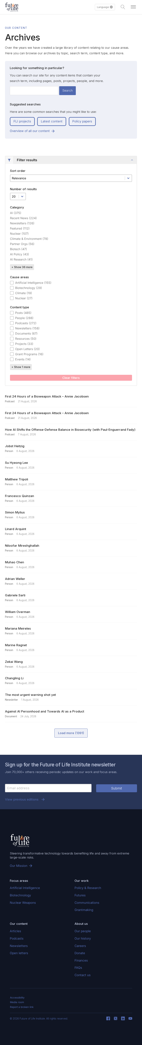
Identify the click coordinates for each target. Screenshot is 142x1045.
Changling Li (14, 678)
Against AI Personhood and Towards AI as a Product (44, 711)
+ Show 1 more (20, 367)
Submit (116, 788)
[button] (105, 7)
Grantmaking (84, 910)
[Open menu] (133, 7)
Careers (80, 946)
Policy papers (82, 121)
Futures (80, 895)
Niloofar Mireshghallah (22, 545)
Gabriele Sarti (15, 595)
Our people (83, 931)
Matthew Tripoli (16, 479)
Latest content (51, 121)
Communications (87, 902)
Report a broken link (21, 1006)
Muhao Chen (14, 562)
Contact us (83, 975)
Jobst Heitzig (14, 446)
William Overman (17, 612)
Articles (15, 931)
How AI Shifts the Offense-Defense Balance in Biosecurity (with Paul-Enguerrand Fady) (70, 429)
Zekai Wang (14, 662)
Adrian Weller (15, 579)
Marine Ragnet (16, 645)
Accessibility (17, 997)
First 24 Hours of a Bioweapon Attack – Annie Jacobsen (47, 396)
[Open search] (123, 7)
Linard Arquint (15, 529)
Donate (80, 953)
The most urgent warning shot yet (30, 695)
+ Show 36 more (22, 267)
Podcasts (16, 938)
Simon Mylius (15, 512)
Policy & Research (88, 888)
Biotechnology (20, 895)
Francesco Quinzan (19, 496)
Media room (17, 1002)
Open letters (19, 953)
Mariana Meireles (18, 628)
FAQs (78, 967)
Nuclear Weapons (23, 902)
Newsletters (19, 946)
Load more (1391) (71, 733)
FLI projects (22, 121)
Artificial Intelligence (25, 888)
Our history (83, 938)
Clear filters (71, 378)
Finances (81, 960)
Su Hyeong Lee (16, 463)
